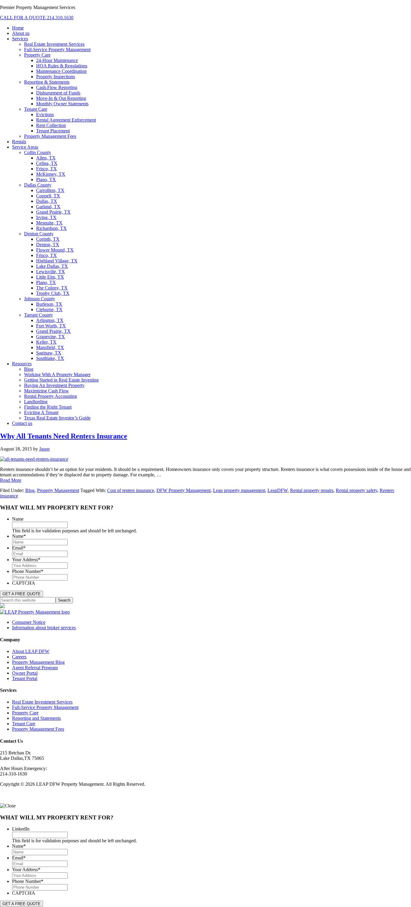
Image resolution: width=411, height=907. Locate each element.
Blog (30, 490)
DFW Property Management (183, 490)
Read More (10, 480)
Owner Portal (25, 673)
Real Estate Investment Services (42, 701)
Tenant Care (23, 723)
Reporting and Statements (36, 718)
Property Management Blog (38, 662)
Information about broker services (44, 627)
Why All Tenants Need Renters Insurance (63, 436)
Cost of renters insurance (130, 490)
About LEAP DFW (30, 651)
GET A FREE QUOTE (21, 594)
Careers (19, 656)
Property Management (58, 490)
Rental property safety (356, 490)
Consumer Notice (28, 622)
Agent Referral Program (35, 667)
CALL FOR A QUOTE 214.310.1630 (36, 17)
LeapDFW (277, 490)
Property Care (25, 712)
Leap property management (239, 490)
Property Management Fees (38, 729)
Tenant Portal (24, 678)
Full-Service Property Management (45, 707)
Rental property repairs (311, 490)
